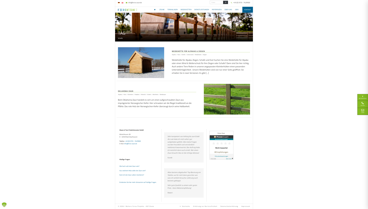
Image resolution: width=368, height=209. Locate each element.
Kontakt (247, 10)
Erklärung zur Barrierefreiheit (205, 206)
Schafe (183, 54)
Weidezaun (163, 94)
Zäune (162, 10)
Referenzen (217, 10)
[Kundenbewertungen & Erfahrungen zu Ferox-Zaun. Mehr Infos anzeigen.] (221, 145)
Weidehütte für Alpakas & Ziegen (188, 51)
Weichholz (155, 94)
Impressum (245, 206)
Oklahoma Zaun (125, 91)
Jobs (237, 10)
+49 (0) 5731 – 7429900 (241, 3)
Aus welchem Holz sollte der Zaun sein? (132, 171)
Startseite (186, 206)
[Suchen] (225, 2)
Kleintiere (130, 94)
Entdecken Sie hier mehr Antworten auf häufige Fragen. (137, 182)
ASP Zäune (150, 206)
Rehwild (143, 94)
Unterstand (190, 54)
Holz (178, 54)
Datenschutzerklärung (229, 206)
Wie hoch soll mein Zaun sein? (129, 166)
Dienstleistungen (201, 10)
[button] (4, 205)
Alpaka (174, 54)
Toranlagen (172, 10)
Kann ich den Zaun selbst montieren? (131, 175)
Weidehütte (198, 54)
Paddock (137, 94)
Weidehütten (186, 10)
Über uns (228, 10)
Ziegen (205, 54)
